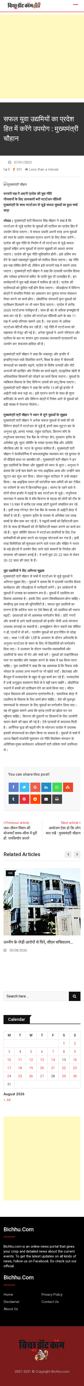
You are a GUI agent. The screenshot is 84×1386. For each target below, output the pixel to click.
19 (31, 1068)
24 (9, 1076)
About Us (11, 1309)
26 (31, 1076)
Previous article (17, 823)
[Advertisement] (42, 56)
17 (9, 1068)
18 (20, 1068)
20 (42, 1068)
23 (75, 1068)
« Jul (7, 1100)
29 (64, 1076)
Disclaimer (12, 1302)
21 (53, 1068)
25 (20, 1076)
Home (8, 1294)
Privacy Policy (52, 1294)
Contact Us (50, 1302)
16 (75, 1060)
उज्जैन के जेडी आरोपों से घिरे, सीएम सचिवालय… (38, 942)
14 (53, 1060)
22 (64, 1068)
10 (9, 1060)
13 (42, 1060)
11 (20, 1060)
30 (75, 1076)
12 (31, 1060)
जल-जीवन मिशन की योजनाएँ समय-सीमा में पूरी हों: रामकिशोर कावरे (20, 833)
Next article (69, 823)
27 (42, 1076)
